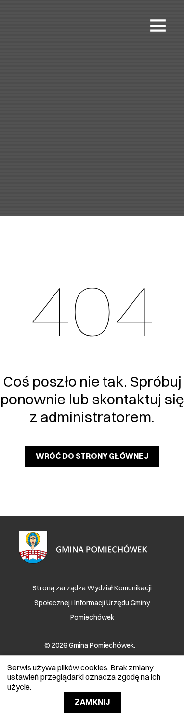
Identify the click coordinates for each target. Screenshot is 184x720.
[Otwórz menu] (158, 25)
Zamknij (92, 702)
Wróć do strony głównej (92, 456)
